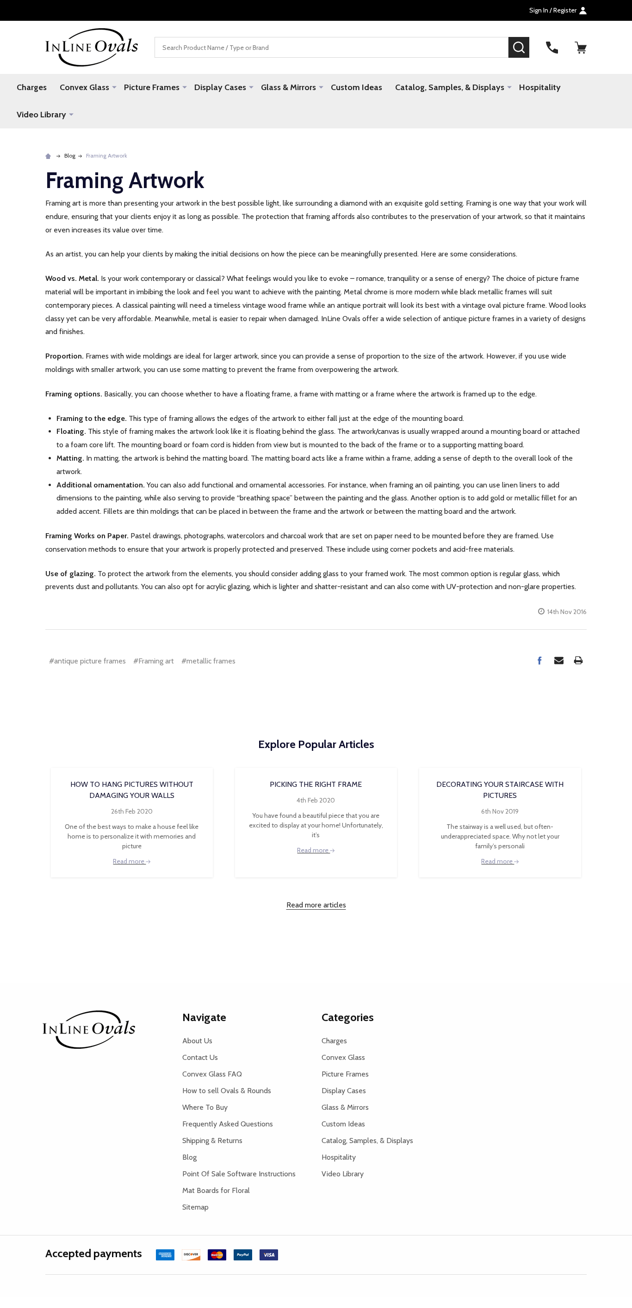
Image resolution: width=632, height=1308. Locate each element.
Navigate (204, 1017)
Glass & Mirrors (288, 87)
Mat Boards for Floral (216, 1190)
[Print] (578, 660)
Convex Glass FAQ (212, 1074)
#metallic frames (208, 661)
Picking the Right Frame (316, 784)
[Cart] (581, 48)
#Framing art (153, 661)
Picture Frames (152, 87)
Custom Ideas (356, 87)
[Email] (559, 660)
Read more (129, 861)
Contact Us (200, 1057)
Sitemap (195, 1207)
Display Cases (220, 87)
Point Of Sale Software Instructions (239, 1173)
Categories (348, 1017)
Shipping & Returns (212, 1140)
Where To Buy (205, 1107)
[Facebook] (539, 660)
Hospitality (540, 87)
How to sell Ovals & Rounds (226, 1090)
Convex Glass (84, 87)
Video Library (41, 115)
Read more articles (316, 904)
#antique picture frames (87, 661)
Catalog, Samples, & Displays (449, 87)
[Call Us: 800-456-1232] (552, 48)
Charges (32, 87)
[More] (114, 87)
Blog (189, 1157)
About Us (197, 1040)
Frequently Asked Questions (227, 1123)
